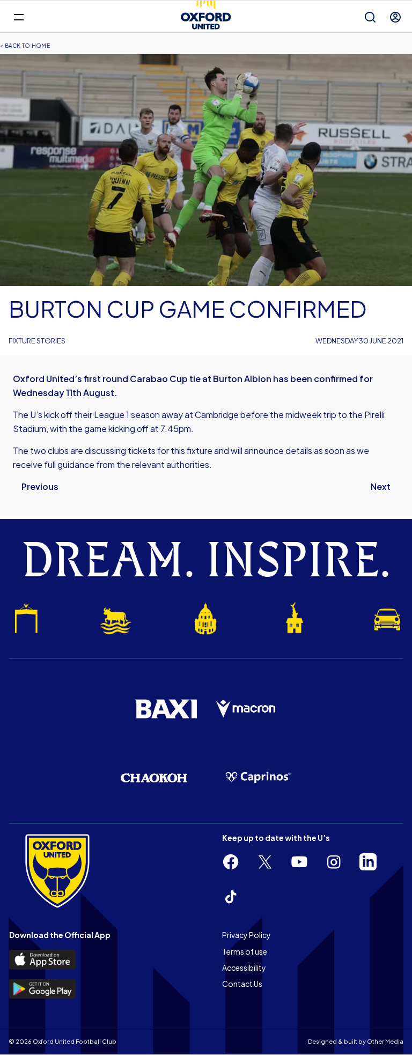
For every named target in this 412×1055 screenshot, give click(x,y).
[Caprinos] (258, 777)
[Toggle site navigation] (18, 16)
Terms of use (244, 951)
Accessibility (244, 967)
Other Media (385, 1041)
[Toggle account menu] (395, 17)
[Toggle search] (370, 17)
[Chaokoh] (154, 777)
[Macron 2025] (246, 709)
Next (381, 486)
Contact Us (242, 983)
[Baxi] (166, 709)
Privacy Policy (246, 935)
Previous (39, 486)
